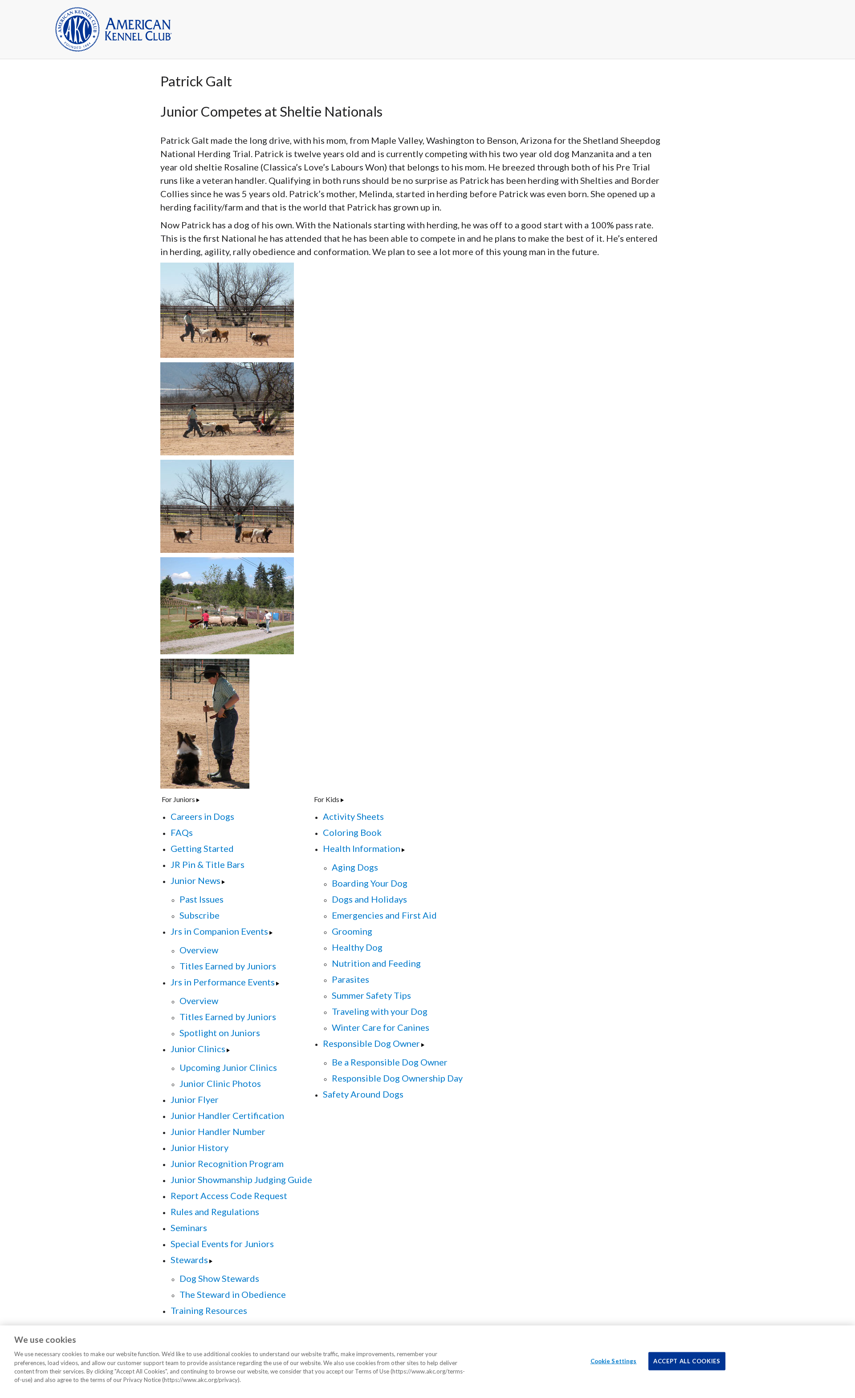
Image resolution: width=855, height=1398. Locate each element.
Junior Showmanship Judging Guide (241, 1179)
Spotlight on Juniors (219, 1032)
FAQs (182, 832)
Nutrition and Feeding (376, 963)
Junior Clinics (198, 1048)
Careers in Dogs (202, 816)
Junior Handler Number (218, 1131)
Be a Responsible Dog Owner (390, 1062)
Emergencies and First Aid (384, 915)
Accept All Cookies (687, 1360)
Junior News (195, 880)
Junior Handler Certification (227, 1115)
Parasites (350, 979)
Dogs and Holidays (369, 899)
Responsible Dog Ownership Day (397, 1078)
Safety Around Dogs (363, 1094)
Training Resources (209, 1310)
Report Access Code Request (229, 1195)
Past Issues (201, 899)
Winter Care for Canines (380, 1027)
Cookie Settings (613, 1360)
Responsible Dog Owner (371, 1043)
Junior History (199, 1147)
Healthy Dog (357, 947)
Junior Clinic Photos (220, 1083)
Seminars (189, 1227)
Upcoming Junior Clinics (228, 1067)
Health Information (361, 848)
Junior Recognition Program (227, 1163)
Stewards (189, 1259)
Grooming (352, 931)
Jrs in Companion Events (219, 931)
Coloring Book (352, 832)
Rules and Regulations (215, 1211)
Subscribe (199, 915)
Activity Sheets (353, 816)
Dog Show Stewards (219, 1278)
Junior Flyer (195, 1099)
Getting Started (202, 848)
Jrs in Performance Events (223, 982)
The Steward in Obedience (232, 1294)
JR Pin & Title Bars (207, 864)
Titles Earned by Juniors (227, 965)
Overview (198, 949)
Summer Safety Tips (371, 995)
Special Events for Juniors (222, 1243)
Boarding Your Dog (369, 883)
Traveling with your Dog (380, 1011)
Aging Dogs (355, 867)
